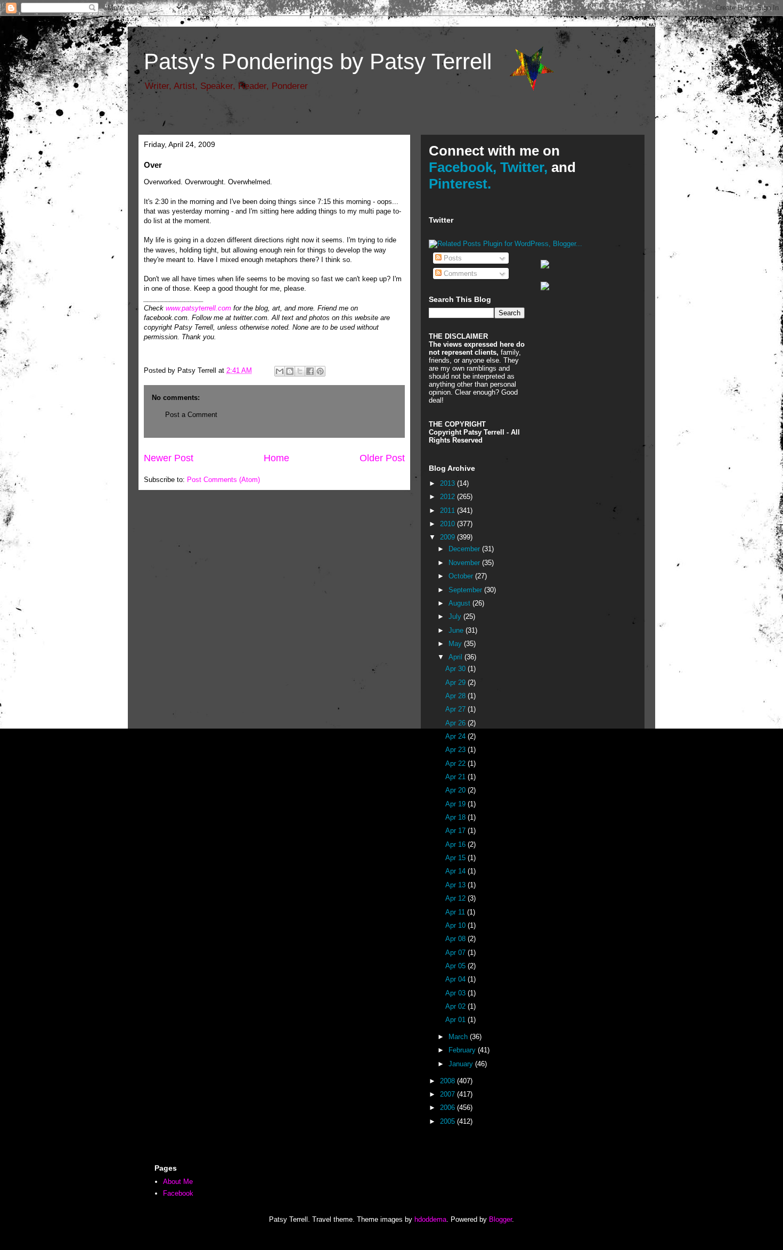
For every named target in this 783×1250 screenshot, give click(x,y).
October (461, 576)
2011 (448, 510)
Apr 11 (456, 912)
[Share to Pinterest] (320, 371)
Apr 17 (456, 831)
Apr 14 (456, 871)
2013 (448, 483)
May (456, 644)
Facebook (178, 1193)
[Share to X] (300, 371)
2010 (448, 524)
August (460, 603)
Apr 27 (456, 709)
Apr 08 (456, 939)
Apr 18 (456, 817)
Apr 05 (456, 966)
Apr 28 (456, 696)
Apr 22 (456, 763)
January (461, 1064)
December (465, 549)
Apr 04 (456, 979)
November (465, 563)
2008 (448, 1081)
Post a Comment (191, 415)
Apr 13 (456, 885)
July (455, 616)
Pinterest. (460, 184)
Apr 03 (456, 993)
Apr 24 (456, 736)
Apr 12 (456, 898)
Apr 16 (456, 844)
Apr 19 (456, 804)
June (457, 630)
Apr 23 (456, 750)
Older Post (382, 458)
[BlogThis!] (289, 371)
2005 (448, 1121)
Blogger (500, 1219)
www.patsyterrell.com (198, 308)
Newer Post (168, 458)
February (463, 1050)
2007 (448, 1094)
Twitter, (524, 167)
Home (276, 458)
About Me (178, 1182)
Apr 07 (456, 953)
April (456, 657)
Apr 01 (456, 1020)
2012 (448, 497)
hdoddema (430, 1219)
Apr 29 (456, 683)
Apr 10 (456, 925)
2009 (448, 537)
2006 (448, 1108)
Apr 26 (456, 723)
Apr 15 (456, 858)
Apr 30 (456, 669)
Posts (452, 258)
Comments (459, 273)
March (459, 1037)
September (466, 590)
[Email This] (279, 371)
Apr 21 (456, 777)
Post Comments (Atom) (223, 480)
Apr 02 (456, 1006)
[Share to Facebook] (310, 371)
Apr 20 (456, 790)
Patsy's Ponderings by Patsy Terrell (318, 61)
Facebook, (462, 167)
